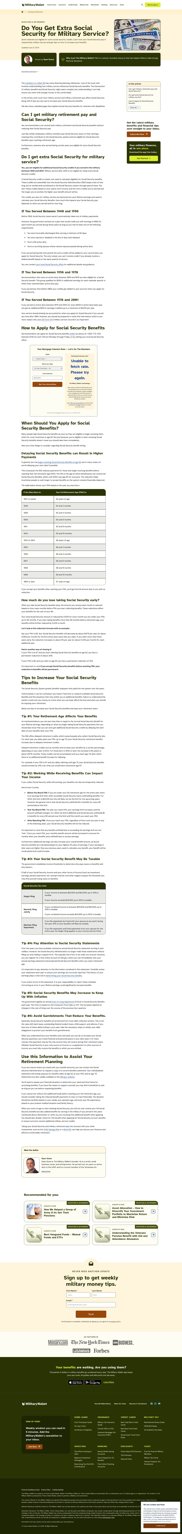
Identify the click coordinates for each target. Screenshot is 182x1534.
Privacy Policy (46, 1490)
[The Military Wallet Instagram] (155, 1403)
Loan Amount (47, 373)
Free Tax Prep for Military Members (153, 1452)
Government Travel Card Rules (130, 1436)
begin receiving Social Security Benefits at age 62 (59, 462)
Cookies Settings (58, 1490)
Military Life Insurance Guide (106, 1423)
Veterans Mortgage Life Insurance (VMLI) (107, 1433)
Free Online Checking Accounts (106, 1465)
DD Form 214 (47, 319)
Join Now (32, 1446)
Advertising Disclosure (29, 71)
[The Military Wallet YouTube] (159, 1403)
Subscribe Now (137, 134)
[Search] (142, 5)
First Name (72, 1290)
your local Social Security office (50, 264)
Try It (91, 1314)
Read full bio (46, 1171)
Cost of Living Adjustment (62, 1002)
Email (69, 1300)
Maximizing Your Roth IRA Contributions (84, 1465)
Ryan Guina (49, 59)
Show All (133, 107)
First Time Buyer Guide (83, 1422)
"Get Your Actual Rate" (76, 403)
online (72, 333)
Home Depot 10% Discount (131, 1451)
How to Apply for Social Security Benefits (141, 102)
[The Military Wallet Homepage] (33, 5)
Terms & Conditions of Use (30, 1490)
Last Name (97, 1290)
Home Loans (51, 5)
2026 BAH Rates (150, 1426)
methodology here (108, 1517)
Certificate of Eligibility (83, 1430)
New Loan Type (47, 364)
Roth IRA (67, 1129)
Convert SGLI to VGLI (106, 1429)
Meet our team (120, 1404)
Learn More (109, 1382)
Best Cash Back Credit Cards (129, 1423)
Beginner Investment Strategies (82, 1459)
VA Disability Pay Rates (153, 1430)
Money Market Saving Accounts (106, 1452)
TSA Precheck (126, 1455)
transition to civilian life (35, 83)
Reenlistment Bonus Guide (154, 1422)
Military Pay (84, 5)
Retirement (95, 5)
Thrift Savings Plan (51, 1129)
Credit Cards (72, 5)
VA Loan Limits (80, 1426)
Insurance (62, 5)
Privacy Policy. (166, 1521)
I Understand (160, 1526)
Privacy (113, 1322)
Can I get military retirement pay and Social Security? (143, 90)
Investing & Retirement (33, 22)
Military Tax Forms (151, 1458)
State (47, 354)
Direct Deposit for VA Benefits (106, 1459)
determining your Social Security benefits (64, 975)
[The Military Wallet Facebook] (151, 1403)
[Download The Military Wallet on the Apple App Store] (75, 1382)
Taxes (122, 5)
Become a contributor (138, 1404)
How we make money (102, 1404)
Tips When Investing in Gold (83, 1452)
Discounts (113, 5)
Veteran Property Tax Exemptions (152, 1462)
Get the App (151, 5)
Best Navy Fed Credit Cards (129, 1430)
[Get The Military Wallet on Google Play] (92, 1382)
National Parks (126, 1459)
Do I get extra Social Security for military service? (141, 96)
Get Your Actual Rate (47, 384)
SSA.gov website (67, 1077)
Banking (104, 5)
